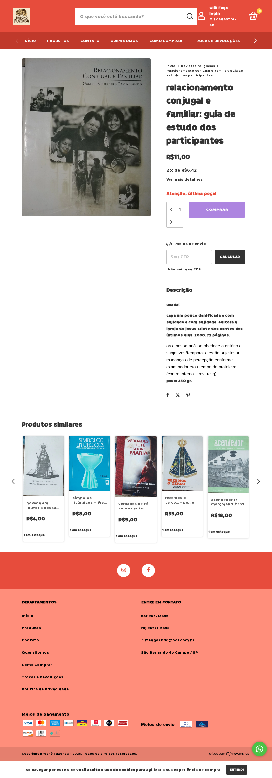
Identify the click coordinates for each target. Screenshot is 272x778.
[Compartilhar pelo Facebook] (167, 395)
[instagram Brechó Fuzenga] (123, 570)
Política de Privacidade (45, 689)
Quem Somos (124, 41)
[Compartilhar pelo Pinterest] (188, 395)
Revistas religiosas (198, 66)
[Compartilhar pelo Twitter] (177, 395)
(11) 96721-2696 (155, 628)
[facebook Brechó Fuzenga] (148, 570)
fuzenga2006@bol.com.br (167, 640)
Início (29, 41)
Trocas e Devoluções (217, 41)
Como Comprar (165, 41)
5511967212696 (154, 616)
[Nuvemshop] (229, 754)
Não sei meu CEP (184, 269)
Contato (89, 41)
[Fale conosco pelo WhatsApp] (259, 749)
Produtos (58, 41)
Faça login (218, 10)
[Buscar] (189, 16)
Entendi (237, 769)
